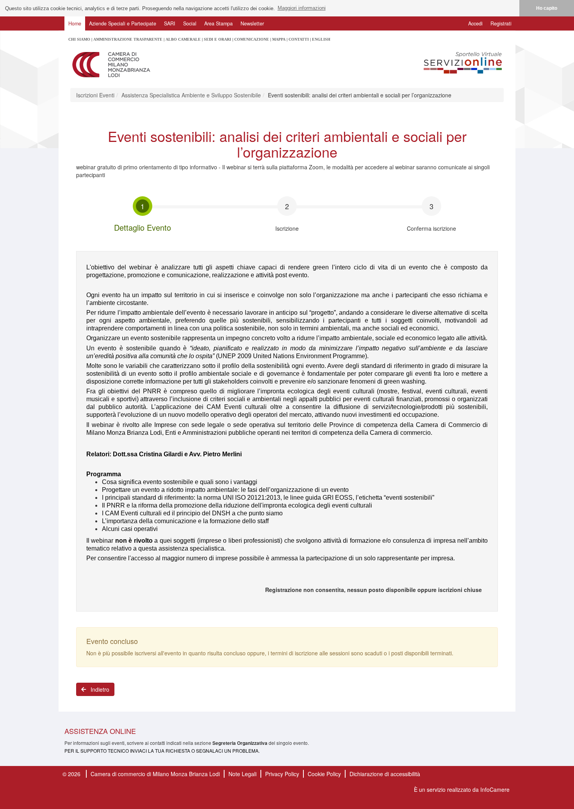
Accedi (475, 23)
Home (74, 23)
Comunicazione (251, 39)
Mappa (278, 39)
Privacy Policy (282, 774)
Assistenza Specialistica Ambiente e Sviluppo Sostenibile (191, 95)
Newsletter (252, 23)
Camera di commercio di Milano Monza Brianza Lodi (155, 774)
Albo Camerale (183, 39)
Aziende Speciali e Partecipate (122, 23)
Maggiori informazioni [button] (302, 8)
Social (189, 23)
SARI (169, 23)
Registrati (501, 23)
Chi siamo (79, 39)
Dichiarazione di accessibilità (384, 774)
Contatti (299, 39)
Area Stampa (218, 23)
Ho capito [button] (546, 8)
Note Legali (242, 774)
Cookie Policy (324, 774)
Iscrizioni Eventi (95, 95)
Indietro (97, 689)
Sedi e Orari (217, 39)
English (321, 39)
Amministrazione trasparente (127, 39)
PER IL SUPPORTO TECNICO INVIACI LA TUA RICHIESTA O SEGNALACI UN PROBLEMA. (162, 750)
